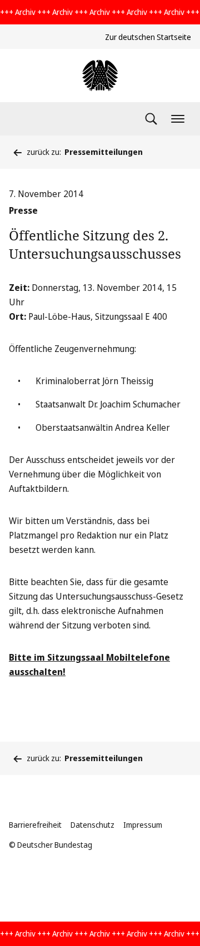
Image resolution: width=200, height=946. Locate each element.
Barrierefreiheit (35, 824)
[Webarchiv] (100, 75)
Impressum (142, 824)
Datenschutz (92, 824)
